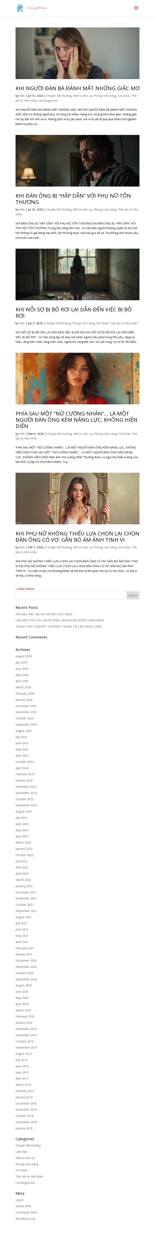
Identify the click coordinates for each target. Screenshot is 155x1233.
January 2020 (24, 1022)
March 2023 (23, 842)
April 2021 (22, 942)
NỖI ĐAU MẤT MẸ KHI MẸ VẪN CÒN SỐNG (44, 614)
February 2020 (25, 1016)
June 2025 (22, 743)
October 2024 (25, 762)
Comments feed (26, 1212)
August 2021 (24, 917)
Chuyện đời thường (58, 96)
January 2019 (24, 1097)
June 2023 (22, 824)
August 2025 (24, 731)
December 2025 (26, 706)
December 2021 (26, 892)
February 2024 (25, 774)
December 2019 (26, 1029)
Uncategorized (47, 100)
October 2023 (25, 799)
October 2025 (25, 718)
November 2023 (26, 793)
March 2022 (23, 880)
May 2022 (22, 867)
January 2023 (24, 849)
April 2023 (22, 836)
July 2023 (21, 818)
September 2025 (26, 724)
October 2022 (25, 855)
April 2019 (22, 1078)
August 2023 (24, 811)
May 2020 (22, 998)
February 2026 (25, 693)
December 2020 (26, 960)
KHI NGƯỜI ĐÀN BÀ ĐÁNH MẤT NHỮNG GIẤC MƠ (77, 88)
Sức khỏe (124, 96)
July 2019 (21, 1060)
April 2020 (22, 1004)
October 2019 (25, 1041)
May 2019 (22, 1072)
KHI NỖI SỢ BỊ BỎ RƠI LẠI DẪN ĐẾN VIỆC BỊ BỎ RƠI (74, 312)
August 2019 (24, 1054)
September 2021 (26, 911)
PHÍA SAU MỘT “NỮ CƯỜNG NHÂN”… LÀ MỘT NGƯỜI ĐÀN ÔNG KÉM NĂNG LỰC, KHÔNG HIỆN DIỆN (76, 420)
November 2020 (26, 967)
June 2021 (22, 929)
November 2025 (26, 712)
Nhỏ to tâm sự (82, 96)
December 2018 (26, 1103)
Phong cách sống (105, 96)
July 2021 (21, 923)
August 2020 (24, 985)
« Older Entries (25, 589)
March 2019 (23, 1085)
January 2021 (24, 954)
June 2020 (22, 991)
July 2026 (21, 662)
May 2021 (22, 936)
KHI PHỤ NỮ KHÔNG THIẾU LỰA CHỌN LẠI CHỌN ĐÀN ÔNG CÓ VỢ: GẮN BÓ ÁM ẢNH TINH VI (77, 536)
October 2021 (25, 904)
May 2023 (22, 830)
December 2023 (26, 787)
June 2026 (22, 669)
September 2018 (26, 1122)
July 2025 (21, 737)
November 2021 (26, 898)
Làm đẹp (21, 1152)
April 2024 (22, 768)
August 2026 (24, 656)
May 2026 (22, 675)
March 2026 (23, 687)
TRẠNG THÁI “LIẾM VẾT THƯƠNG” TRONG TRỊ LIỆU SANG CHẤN (58, 626)
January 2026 (24, 700)
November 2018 (26, 1109)
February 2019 (25, 1091)
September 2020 (26, 979)
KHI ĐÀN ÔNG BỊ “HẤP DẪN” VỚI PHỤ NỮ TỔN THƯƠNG (73, 199)
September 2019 (26, 1047)
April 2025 (22, 755)
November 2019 (26, 1035)
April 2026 (22, 681)
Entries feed (23, 1206)
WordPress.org (25, 1218)
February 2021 (25, 948)
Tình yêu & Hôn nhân (123, 323)
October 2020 (25, 973)
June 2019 (22, 1066)
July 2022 (21, 861)
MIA (22, 96)
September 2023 (26, 805)
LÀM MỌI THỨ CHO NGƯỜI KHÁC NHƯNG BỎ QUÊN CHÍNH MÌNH (60, 620)
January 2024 (24, 780)
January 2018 (24, 1128)
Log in (20, 1200)
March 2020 (23, 1010)
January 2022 (24, 886)
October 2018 (25, 1116)
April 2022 (22, 873)
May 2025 (22, 749)
